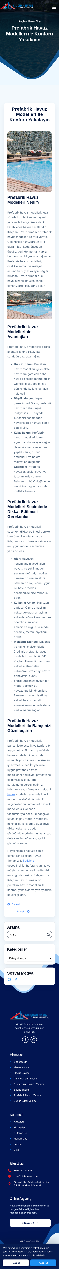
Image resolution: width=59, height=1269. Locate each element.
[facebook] (16, 979)
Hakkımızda (20, 1138)
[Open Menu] (54, 7)
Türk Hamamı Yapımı (26, 1078)
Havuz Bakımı (22, 1073)
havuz (11, 794)
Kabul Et (43, 1262)
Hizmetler (19, 1127)
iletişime (28, 860)
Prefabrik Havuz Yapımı (27, 1095)
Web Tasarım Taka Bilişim (29, 1241)
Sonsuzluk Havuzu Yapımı (29, 1084)
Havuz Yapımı (22, 1067)
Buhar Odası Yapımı (25, 1100)
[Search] (48, 934)
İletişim (18, 1144)
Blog (16, 1149)
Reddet (16, 1262)
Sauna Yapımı (22, 1089)
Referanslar (20, 1133)
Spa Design (20, 1061)
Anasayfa (19, 1121)
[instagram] (9, 979)
